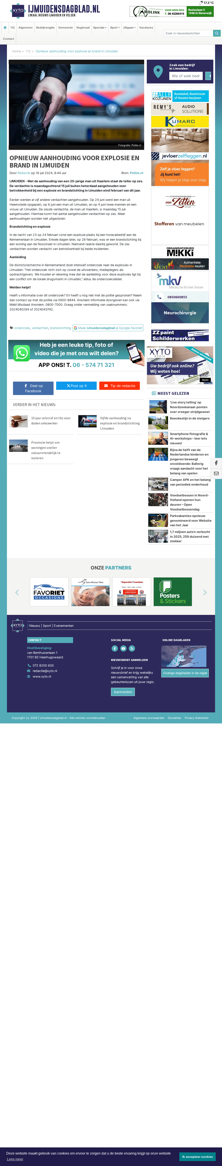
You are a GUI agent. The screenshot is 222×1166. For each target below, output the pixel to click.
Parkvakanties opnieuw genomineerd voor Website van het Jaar (191, 520)
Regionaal (83, 27)
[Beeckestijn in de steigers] (158, 422)
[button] (12, 592)
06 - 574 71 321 (93, 364)
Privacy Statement (197, 718)
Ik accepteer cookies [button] (197, 1156)
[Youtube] (123, 648)
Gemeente (65, 27)
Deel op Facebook (34, 388)
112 (12, 27)
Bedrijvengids (45, 27)
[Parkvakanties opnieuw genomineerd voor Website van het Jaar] (158, 520)
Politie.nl (136, 173)
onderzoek (22, 328)
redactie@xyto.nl (45, 671)
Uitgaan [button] (128, 27)
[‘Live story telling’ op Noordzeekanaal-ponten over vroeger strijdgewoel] (158, 406)
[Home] (5, 27)
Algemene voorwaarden (149, 718)
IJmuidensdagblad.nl (64, 9)
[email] (216, 474)
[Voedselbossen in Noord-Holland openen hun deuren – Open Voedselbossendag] (158, 499)
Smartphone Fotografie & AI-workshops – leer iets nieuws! (189, 438)
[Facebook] (115, 648)
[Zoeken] (217, 33)
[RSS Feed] (132, 648)
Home (16, 51)
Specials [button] (98, 27)
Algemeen (25, 27)
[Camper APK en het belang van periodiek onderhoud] (158, 484)
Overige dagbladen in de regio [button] (185, 673)
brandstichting (60, 328)
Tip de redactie (122, 386)
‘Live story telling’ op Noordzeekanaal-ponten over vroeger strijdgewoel (190, 406)
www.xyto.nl (42, 676)
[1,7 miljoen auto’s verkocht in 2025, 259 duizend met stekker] (158, 536)
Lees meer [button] (15, 1159)
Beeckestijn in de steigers (190, 418)
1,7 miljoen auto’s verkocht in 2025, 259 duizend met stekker (190, 536)
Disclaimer (174, 718)
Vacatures (146, 27)
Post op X (79, 386)
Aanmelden (123, 692)
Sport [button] (114, 27)
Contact (8, 38)
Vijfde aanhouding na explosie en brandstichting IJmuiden (120, 423)
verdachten (40, 328)
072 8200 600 (43, 665)
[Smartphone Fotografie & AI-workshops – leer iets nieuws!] (158, 438)
